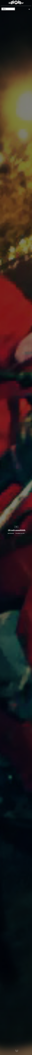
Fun (16, 527)
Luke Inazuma (11, 533)
